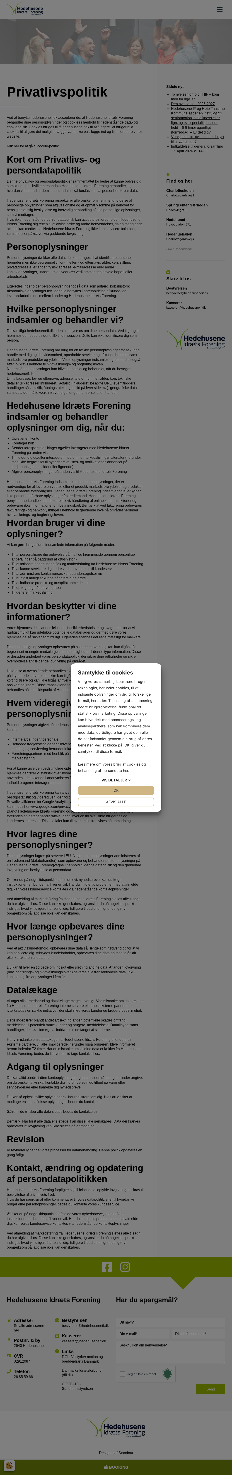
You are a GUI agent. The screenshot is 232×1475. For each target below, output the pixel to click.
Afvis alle (116, 802)
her (125, 770)
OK (116, 790)
